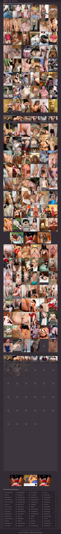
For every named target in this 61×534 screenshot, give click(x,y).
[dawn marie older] (44, 397)
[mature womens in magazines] (26, 464)
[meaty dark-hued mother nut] (26, 157)
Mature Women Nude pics (8, 502)
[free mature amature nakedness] (44, 332)
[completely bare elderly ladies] (7, 437)
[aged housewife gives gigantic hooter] (35, 25)
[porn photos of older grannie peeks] (26, 143)
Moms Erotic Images (47, 516)
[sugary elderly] (35, 345)
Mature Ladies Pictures (8, 499)
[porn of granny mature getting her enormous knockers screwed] (26, 291)
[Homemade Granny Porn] (7, 184)
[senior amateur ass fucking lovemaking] (17, 278)
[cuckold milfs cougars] (26, 211)
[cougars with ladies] (35, 464)
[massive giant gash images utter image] (7, 52)
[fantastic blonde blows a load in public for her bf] (44, 184)
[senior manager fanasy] (26, 410)
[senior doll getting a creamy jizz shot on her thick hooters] (35, 11)
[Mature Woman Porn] (53, 65)
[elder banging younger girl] (35, 79)
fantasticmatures (47, 502)
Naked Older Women (21, 492)
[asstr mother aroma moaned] (44, 52)
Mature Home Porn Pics (8, 492)
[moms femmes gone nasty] (17, 318)
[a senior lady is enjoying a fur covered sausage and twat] (53, 130)
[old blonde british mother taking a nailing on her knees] (17, 184)
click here (45, 492)
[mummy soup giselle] (7, 278)
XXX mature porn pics (8, 506)
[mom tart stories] (35, 170)
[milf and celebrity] (17, 170)
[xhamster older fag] (53, 370)
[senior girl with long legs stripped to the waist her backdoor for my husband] (44, 79)
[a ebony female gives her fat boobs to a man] (53, 197)
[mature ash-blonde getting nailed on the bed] (17, 25)
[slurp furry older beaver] (17, 332)
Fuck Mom (46, 518)
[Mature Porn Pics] (53, 184)
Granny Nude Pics (47, 525)
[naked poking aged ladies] (17, 130)
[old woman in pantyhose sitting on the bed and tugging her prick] (7, 197)
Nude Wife (33, 506)
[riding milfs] (7, 464)
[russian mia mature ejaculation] (44, 345)
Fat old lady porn (34, 494)
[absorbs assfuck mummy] (44, 424)
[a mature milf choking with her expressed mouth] (7, 79)
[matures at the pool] (35, 264)
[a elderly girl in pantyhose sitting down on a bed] (44, 318)
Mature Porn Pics (20, 506)
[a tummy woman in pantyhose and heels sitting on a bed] (53, 170)
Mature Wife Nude (7, 516)
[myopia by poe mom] (17, 370)
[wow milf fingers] (35, 451)
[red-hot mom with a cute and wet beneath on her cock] (17, 52)
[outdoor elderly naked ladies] (7, 224)
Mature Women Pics (7, 497)
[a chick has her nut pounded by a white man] (35, 52)
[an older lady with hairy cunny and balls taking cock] (35, 38)
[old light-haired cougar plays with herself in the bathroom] (26, 25)
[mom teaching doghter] (7, 424)
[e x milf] (7, 106)
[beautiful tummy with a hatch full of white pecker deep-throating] (26, 92)
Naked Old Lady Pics (34, 497)
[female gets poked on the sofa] (7, 25)
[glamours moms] (35, 305)
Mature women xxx (21, 513)
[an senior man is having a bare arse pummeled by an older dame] (53, 79)
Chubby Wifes (33, 504)
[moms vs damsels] (17, 65)
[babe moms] (53, 251)
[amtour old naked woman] (17, 92)
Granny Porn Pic (7, 504)
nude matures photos (34, 525)
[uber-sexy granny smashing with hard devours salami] (53, 25)
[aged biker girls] (7, 143)
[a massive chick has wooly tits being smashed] (26, 345)
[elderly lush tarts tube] (26, 224)
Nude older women (21, 509)
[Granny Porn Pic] (53, 38)
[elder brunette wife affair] (53, 143)
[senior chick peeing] (35, 397)
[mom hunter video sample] (26, 65)
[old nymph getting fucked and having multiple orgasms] (17, 38)
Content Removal (26, 532)
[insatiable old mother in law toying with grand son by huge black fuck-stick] (53, 397)
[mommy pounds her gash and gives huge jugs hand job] (53, 157)
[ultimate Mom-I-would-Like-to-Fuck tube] (53, 224)
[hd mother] (53, 464)
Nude (7, 1)
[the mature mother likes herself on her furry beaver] (35, 291)
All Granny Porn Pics (7, 509)
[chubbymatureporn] (17, 143)
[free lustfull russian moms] (17, 251)
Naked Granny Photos (21, 511)
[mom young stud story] (7, 130)
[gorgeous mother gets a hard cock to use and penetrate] (53, 318)
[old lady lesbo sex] (44, 130)
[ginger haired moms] (53, 291)
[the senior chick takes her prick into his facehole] (7, 291)
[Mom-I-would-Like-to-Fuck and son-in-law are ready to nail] (44, 383)
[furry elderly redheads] (53, 278)
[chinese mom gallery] (44, 264)
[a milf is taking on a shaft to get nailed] (35, 197)
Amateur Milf (6, 521)
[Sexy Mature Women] (17, 345)
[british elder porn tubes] (17, 410)
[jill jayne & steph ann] (26, 79)
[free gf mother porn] (44, 197)
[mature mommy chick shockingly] (53, 345)
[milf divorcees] (44, 143)
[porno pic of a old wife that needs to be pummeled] (26, 170)
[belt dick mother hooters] (7, 397)
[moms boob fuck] (7, 370)
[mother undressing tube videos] (17, 464)
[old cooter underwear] (53, 424)
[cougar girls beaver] (44, 38)
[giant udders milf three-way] (44, 291)
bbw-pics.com (33, 521)
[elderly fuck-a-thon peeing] (53, 383)
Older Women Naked (21, 497)
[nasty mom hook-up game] (26, 184)
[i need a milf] (53, 11)
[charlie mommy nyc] (26, 278)
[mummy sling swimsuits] (35, 424)
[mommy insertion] (26, 130)
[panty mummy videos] (17, 451)
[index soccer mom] (35, 224)
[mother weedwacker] (35, 92)
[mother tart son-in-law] (44, 464)
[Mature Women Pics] (7, 92)
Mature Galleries (47, 494)
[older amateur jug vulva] (35, 65)
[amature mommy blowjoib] (17, 383)
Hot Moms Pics (46, 499)
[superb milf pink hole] (17, 79)
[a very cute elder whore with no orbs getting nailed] (7, 251)
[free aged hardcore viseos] (35, 106)
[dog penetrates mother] (26, 397)
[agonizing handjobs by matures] (17, 211)
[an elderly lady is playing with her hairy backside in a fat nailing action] (35, 211)
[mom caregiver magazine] (17, 424)
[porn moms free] (35, 332)
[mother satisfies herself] (44, 305)
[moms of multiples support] (17, 305)
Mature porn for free (34, 509)
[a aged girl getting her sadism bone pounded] (44, 25)
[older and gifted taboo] (26, 264)
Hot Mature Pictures (47, 523)
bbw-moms (19, 516)
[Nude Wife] (17, 224)
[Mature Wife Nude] (53, 305)
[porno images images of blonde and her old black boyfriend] (17, 197)
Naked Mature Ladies (21, 523)
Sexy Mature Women (21, 502)
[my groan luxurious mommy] (7, 410)
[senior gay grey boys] (44, 410)
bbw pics (32, 518)
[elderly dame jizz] (26, 370)
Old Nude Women (21, 494)
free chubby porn (47, 511)
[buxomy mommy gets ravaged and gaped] (26, 251)
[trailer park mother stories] (35, 143)
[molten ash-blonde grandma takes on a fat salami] (44, 92)
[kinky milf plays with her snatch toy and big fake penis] (17, 397)
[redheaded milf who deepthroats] (44, 211)
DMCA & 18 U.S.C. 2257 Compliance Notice (36, 532)
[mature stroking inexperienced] (35, 370)
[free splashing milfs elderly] (53, 451)
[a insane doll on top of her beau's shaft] (35, 157)
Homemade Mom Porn (8, 523)
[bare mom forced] (7, 264)
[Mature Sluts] (44, 157)
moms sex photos (7, 525)
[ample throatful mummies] (7, 11)
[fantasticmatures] (44, 278)
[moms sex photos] (17, 264)
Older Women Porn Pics (35, 499)
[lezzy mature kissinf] (44, 370)
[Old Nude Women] (7, 211)
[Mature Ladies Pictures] (17, 106)
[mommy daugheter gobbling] (17, 437)
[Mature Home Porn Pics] (7, 38)
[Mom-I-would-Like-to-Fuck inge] (44, 437)
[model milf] (35, 130)
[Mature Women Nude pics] (53, 52)
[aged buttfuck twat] (7, 318)
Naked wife (33, 516)
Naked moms (20, 521)
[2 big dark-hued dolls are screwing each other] (17, 157)
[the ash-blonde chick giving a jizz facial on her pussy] (53, 410)
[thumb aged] (44, 106)
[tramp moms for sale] (7, 157)
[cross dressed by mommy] (26, 451)
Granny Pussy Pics (7, 511)
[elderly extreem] (35, 437)
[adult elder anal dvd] (44, 224)
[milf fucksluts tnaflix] (7, 345)
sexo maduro (33, 523)
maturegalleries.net (34, 511)
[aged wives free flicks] (26, 52)
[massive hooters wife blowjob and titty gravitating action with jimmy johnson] (26, 11)
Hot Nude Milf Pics (34, 492)
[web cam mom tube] (26, 305)
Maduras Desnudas (47, 497)
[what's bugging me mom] (35, 318)
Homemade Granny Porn (8, 518)
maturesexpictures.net (35, 513)
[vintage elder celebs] (53, 332)
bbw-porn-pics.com (47, 509)
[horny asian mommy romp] (44, 451)
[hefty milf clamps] (7, 65)
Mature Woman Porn (21, 499)
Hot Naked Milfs (47, 506)
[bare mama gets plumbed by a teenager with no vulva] (44, 170)
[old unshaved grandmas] (44, 65)
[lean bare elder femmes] (35, 278)
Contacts (21, 532)
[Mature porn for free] (7, 332)
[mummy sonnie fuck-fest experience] (26, 437)
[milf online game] (26, 318)
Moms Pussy (46, 504)
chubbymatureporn (34, 502)
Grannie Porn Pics (21, 504)
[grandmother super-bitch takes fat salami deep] (44, 251)
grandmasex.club (20, 525)
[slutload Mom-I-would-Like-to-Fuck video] (35, 383)
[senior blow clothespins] (35, 410)
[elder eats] (53, 437)
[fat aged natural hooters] (26, 383)
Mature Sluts (6, 494)
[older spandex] (35, 251)
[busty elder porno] (17, 291)
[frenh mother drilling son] (26, 332)
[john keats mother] (26, 424)
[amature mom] (53, 106)
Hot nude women (47, 521)
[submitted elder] (53, 264)
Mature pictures (47, 513)
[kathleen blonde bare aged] (7, 383)
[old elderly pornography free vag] (26, 197)
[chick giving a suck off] (53, 211)
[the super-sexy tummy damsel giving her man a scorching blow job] (26, 38)
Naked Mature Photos (8, 513)
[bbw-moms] (7, 305)
